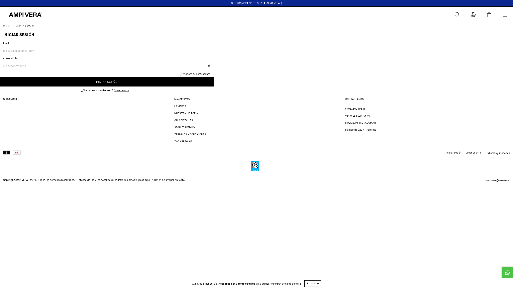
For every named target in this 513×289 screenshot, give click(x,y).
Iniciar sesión (106, 81)
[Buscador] (457, 15)
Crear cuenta (121, 90)
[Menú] (505, 15)
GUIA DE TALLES (183, 120)
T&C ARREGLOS (183, 141)
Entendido (313, 283)
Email (6, 43)
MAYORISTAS (182, 99)
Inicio (6, 25)
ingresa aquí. (142, 179)
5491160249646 (355, 108)
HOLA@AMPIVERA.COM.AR (360, 122)
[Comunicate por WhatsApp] (507, 272)
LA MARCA (180, 106)
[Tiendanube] (497, 180)
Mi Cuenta (18, 25)
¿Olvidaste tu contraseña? (195, 73)
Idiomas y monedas (499, 153)
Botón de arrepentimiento (169, 179)
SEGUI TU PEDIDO (184, 127)
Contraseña (10, 58)
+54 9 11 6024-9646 (357, 115)
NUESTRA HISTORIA (186, 113)
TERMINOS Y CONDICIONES (190, 134)
